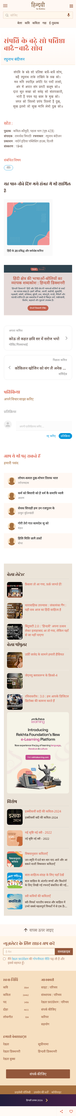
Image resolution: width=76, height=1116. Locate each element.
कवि (27, 23)
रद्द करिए (51, 436)
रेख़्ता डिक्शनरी (11, 1052)
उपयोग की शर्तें (41, 1092)
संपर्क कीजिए (48, 1010)
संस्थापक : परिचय (51, 995)
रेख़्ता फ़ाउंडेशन (20, 959)
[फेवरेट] (71, 1111)
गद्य (44, 23)
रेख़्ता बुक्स (9, 1059)
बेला (19, 23)
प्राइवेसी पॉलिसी (23, 1092)
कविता (36, 23)
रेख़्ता (6, 1045)
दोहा (16, 1010)
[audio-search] (68, 15)
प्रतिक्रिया (65, 436)
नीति (8, 168)
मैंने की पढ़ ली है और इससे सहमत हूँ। (36, 961)
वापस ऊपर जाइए (41, 930)
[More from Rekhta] (71, 6)
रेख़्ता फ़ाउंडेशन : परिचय (55, 1002)
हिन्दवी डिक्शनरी (47, 1052)
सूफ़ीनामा (43, 1045)
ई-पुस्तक (54, 23)
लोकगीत (16, 1017)
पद (16, 1002)
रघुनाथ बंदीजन (14, 60)
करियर (45, 1017)
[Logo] (38, 6)
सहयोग (45, 1025)
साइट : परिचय (49, 988)
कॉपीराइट (56, 1092)
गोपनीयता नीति (41, 959)
